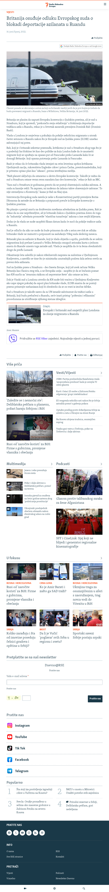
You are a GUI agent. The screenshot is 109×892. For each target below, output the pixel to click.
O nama (10, 851)
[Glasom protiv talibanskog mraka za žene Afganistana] (79, 482)
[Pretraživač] (84, 888)
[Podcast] (54, 888)
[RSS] (35, 832)
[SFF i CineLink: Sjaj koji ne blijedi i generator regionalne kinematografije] (79, 522)
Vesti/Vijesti (66, 373)
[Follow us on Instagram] (29, 832)
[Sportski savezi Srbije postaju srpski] (87, 618)
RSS (58, 851)
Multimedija (16, 464)
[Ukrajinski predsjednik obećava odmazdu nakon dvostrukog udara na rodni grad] (15, 511)
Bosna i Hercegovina (19, 583)
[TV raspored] (42, 832)
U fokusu (13, 558)
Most (43, 629)
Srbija (10, 629)
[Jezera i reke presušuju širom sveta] (15, 473)
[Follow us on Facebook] (9, 832)
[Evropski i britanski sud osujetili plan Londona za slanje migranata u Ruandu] (25, 314)
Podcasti (63, 464)
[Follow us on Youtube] (22, 832)
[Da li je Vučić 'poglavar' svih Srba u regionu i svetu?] (54, 618)
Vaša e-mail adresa (18, 676)
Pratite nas (95, 699)
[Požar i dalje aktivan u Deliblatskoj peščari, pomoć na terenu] (15, 486)
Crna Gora (46, 583)
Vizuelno (11, 878)
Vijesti (10, 12)
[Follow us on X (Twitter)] (15, 832)
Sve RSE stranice (15, 857)
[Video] (25, 888)
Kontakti (60, 857)
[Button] (97, 38)
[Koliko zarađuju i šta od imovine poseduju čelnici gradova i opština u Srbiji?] (21, 618)
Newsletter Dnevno (65, 878)
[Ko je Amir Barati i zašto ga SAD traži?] (54, 571)
